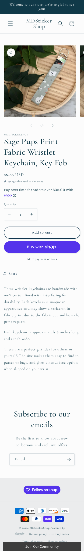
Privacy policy (60, 533)
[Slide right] (53, 125)
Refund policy (38, 533)
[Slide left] (31, 125)
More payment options (42, 259)
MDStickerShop (39, 527)
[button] (10, 23)
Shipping (9, 181)
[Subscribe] (68, 459)
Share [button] (13, 273)
